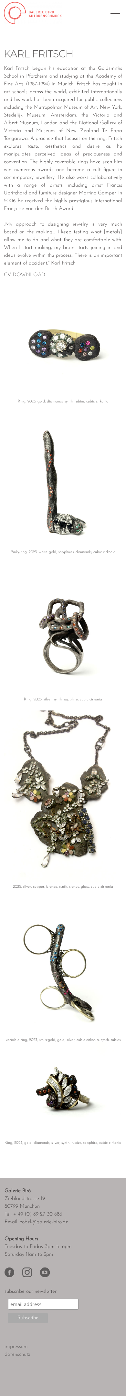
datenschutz (17, 1354)
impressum (16, 1346)
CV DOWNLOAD (24, 275)
